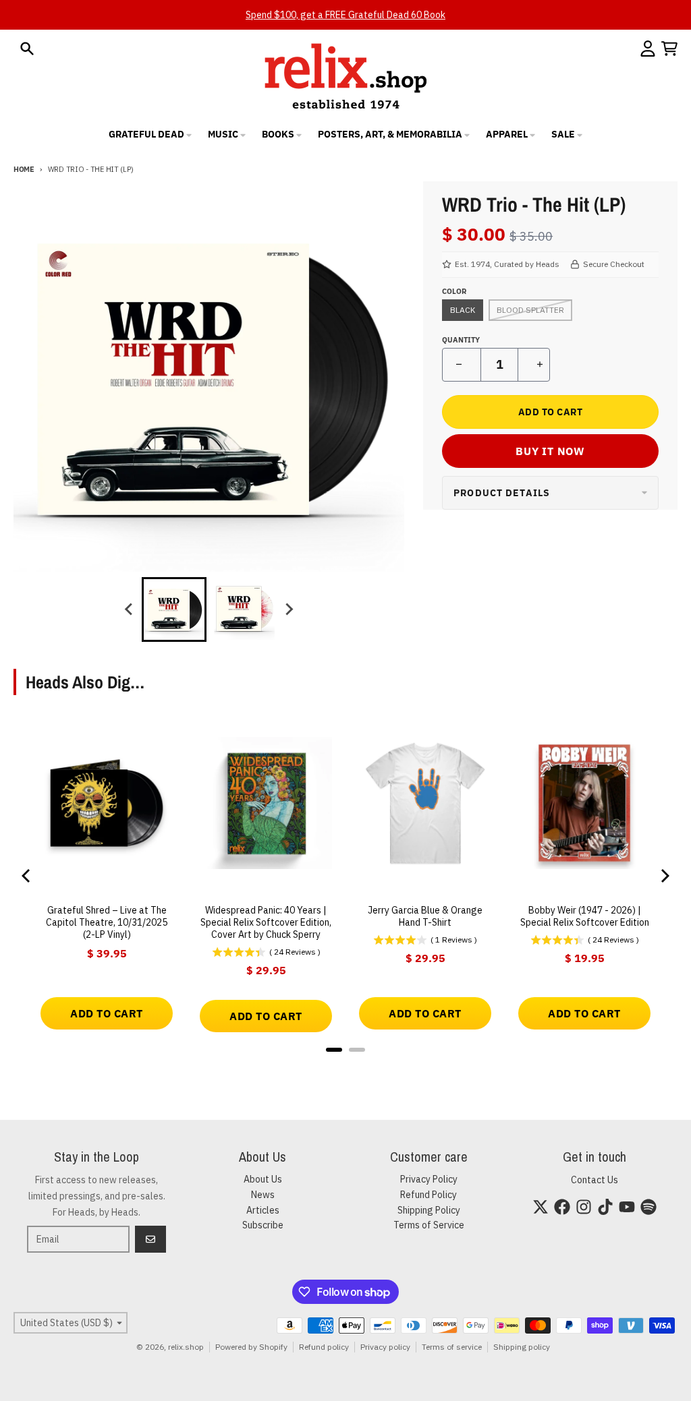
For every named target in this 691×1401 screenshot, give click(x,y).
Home (23, 169)
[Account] (648, 48)
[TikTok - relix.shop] (605, 1207)
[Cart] (669, 48)
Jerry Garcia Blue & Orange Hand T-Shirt (425, 916)
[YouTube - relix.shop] (627, 1207)
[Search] (27, 48)
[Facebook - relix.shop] (562, 1207)
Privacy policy (385, 1347)
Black (462, 310)
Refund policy (324, 1347)
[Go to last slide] (129, 609)
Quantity (461, 340)
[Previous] (26, 875)
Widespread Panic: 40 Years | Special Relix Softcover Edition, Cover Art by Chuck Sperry (265, 922)
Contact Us (594, 1180)
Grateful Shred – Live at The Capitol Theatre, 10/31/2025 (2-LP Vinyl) (106, 922)
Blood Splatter (530, 310)
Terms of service (452, 1347)
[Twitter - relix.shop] (540, 1207)
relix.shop (186, 1347)
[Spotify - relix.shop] (648, 1207)
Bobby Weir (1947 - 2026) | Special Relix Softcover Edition (584, 916)
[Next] (664, 875)
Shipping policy (521, 1347)
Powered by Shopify (251, 1347)
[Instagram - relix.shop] (584, 1207)
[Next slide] (288, 609)
